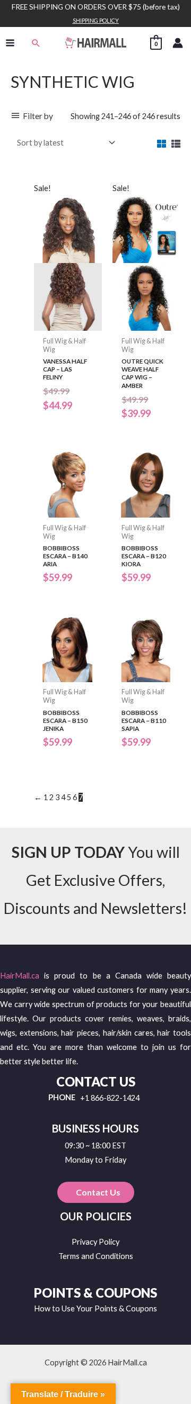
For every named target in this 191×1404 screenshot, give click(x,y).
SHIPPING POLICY (96, 20)
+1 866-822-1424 (110, 1098)
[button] (36, 43)
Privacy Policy (95, 1241)
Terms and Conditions (95, 1256)
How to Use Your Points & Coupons (95, 1308)
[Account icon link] (177, 43)
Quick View (68, 322)
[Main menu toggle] (10, 43)
